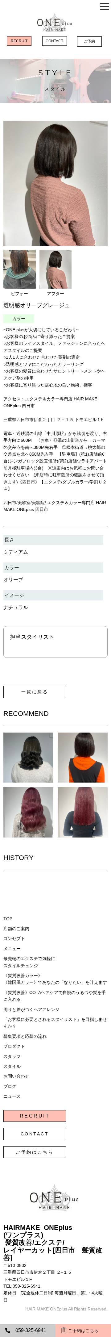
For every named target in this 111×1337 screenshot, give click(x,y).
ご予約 (89, 41)
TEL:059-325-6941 (21, 1286)
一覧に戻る (34, 691)
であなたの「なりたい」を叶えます (72, 982)
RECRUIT (19, 41)
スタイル (12, 1066)
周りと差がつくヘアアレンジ (31, 1009)
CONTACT (54, 41)
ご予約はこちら (35, 1152)
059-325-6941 (30, 1330)
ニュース (12, 1096)
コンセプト (14, 938)
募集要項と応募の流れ (25, 1036)
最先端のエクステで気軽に (29, 958)
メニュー (12, 948)
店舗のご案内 (16, 928)
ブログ (9, 1086)
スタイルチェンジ (20, 965)
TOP (7, 918)
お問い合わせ (16, 1076)
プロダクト (14, 1046)
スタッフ (12, 1056)
